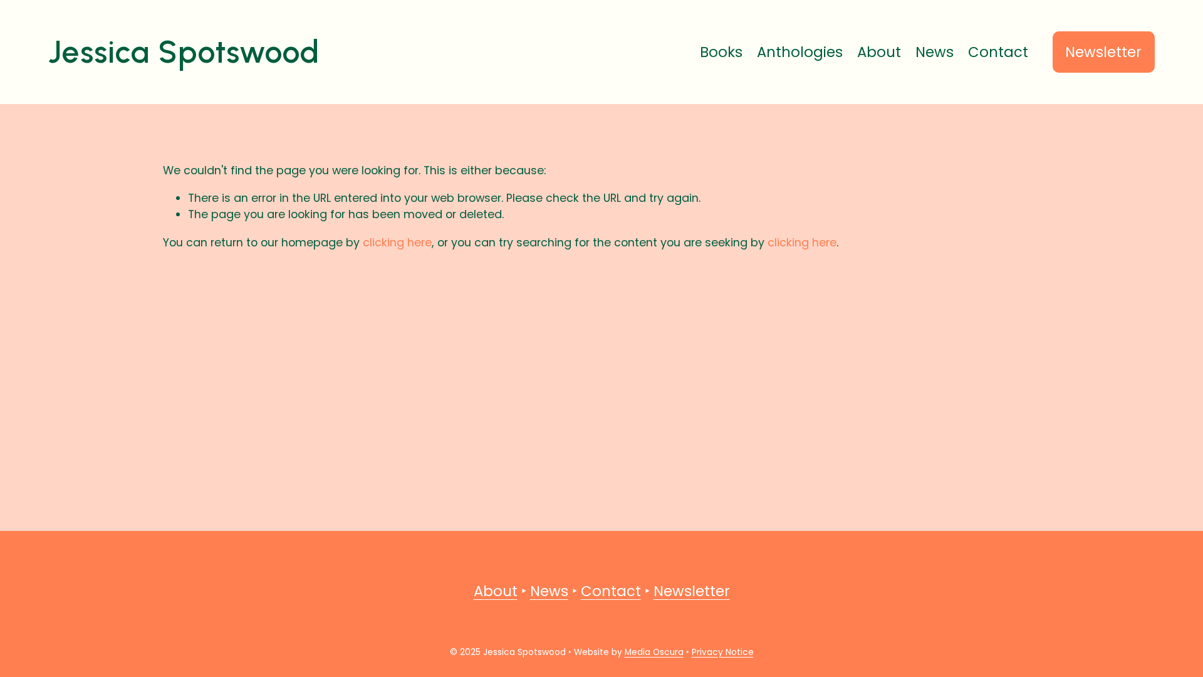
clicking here (397, 242)
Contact (998, 52)
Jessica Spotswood (184, 51)
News (934, 52)
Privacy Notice (723, 652)
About (879, 52)
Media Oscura (654, 652)
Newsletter (1103, 52)
